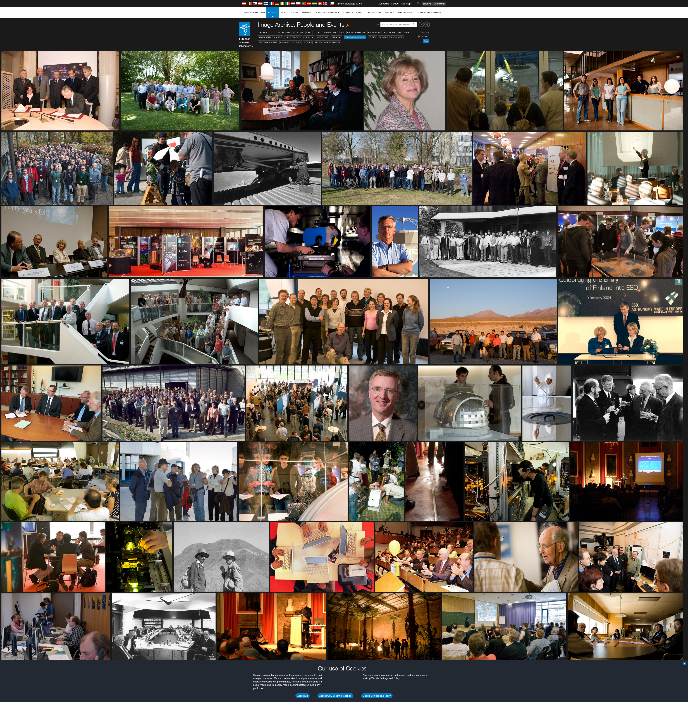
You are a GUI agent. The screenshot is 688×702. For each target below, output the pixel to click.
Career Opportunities (429, 12)
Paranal (336, 37)
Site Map (406, 3)
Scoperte (347, 12)
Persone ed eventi (355, 37)
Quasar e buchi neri (391, 37)
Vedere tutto (266, 32)
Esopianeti (374, 32)
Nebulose (322, 37)
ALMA (300, 32)
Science (427, 3)
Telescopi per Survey (327, 42)
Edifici (372, 37)
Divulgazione (374, 12)
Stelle (308, 42)
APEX (309, 32)
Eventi (359, 12)
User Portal (439, 3)
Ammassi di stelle (290, 42)
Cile (317, 32)
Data (426, 41)
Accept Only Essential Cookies (335, 695)
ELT (342, 32)
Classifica (423, 36)
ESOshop (306, 12)
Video (284, 12)
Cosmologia (330, 32)
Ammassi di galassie (270, 37)
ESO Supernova (356, 32)
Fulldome (389, 32)
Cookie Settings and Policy (377, 695)
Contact (395, 3)
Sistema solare (268, 42)
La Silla (309, 37)
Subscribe (383, 3)
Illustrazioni (293, 37)
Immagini (273, 12)
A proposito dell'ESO (253, 12)
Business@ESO (405, 12)
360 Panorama (286, 32)
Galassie (403, 32)
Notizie (294, 12)
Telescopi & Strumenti (327, 12)
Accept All (302, 695)
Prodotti (389, 12)
